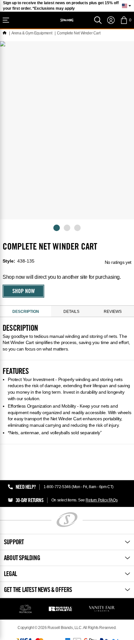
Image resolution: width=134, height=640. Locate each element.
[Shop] (6, 20)
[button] (125, 20)
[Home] (5, 33)
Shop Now (23, 292)
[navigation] (111, 20)
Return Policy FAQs (101, 500)
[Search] (98, 20)
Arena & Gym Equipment (31, 33)
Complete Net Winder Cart (78, 33)
